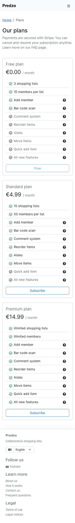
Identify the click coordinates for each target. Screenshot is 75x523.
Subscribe (37, 291)
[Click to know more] (63, 100)
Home (6, 20)
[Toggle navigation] (69, 5)
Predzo (9, 5)
